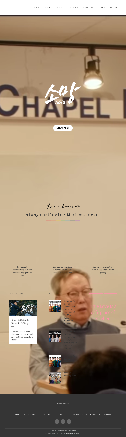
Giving (93, 414)
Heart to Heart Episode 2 (69, 376)
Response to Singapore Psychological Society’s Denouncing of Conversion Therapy (70, 340)
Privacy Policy (76, 433)
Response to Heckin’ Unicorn (69, 359)
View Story (63, 128)
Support (61, 414)
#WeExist (107, 414)
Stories (31, 414)
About (18, 414)
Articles (46, 414)
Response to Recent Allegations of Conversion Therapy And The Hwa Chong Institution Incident (69, 312)
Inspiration (78, 414)
